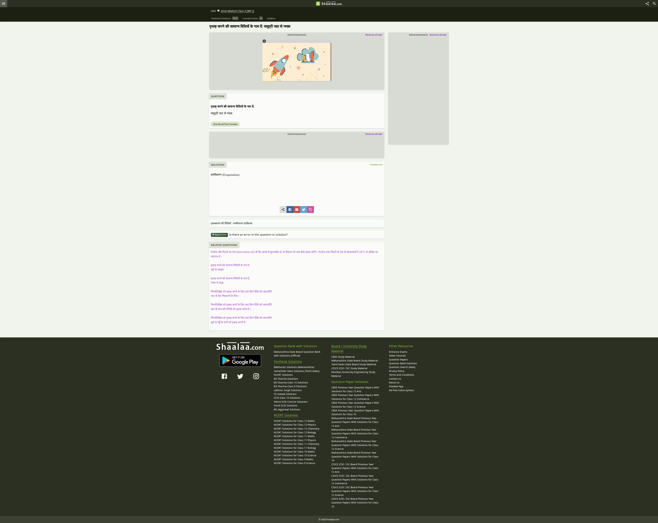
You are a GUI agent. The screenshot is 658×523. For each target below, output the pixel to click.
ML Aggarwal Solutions (287, 409)
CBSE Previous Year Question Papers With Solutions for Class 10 (355, 412)
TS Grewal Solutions (285, 394)
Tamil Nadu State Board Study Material (353, 364)
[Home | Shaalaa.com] (318, 4)
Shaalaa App (396, 386)
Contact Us (395, 378)
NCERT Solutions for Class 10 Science (295, 455)
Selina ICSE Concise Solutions (291, 401)
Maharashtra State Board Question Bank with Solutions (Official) (297, 353)
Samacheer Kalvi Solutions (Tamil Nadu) (296, 371)
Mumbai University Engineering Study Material (353, 373)
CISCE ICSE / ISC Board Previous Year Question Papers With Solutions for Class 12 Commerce (354, 479)
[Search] (654, 3)
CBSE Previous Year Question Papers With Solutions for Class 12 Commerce (355, 396)
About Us (394, 382)
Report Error (220, 234)
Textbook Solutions (288, 361)
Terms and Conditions (401, 374)
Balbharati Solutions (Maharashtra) (294, 367)
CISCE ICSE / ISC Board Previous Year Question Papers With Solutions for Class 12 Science (354, 491)
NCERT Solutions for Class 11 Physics (295, 440)
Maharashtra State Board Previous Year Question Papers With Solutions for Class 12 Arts (354, 422)
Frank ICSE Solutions (285, 405)
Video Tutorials (397, 355)
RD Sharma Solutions (286, 378)
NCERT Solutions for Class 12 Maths (294, 421)
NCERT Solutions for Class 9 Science (294, 463)
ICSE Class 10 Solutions (287, 397)
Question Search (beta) (402, 367)
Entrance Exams (398, 351)
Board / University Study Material (349, 348)
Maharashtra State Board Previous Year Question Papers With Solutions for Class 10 (354, 456)
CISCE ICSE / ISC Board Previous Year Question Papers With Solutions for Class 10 (354, 502)
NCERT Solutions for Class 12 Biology (295, 432)
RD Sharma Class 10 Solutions (291, 382)
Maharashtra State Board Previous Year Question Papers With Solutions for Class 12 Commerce (354, 433)
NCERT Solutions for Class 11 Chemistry (296, 443)
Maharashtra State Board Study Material (354, 360)
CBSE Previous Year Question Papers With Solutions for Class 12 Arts (355, 389)
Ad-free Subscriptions (401, 390)
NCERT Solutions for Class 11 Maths (294, 436)
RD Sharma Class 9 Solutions (290, 386)
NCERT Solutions (283, 374)
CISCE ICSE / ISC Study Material (349, 368)
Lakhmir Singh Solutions (288, 390)
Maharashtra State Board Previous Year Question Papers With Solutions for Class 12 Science (354, 444)
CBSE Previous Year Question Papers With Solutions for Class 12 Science (355, 404)
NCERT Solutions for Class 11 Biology (295, 447)
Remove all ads (438, 34)
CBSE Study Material (343, 356)
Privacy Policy (396, 371)
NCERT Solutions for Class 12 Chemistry (296, 428)
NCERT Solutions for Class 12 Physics (295, 424)
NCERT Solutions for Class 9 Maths (293, 459)
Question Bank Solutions (403, 363)
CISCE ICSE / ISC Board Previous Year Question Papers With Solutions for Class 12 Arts (354, 468)
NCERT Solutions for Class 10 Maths (294, 451)
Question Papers (398, 359)
